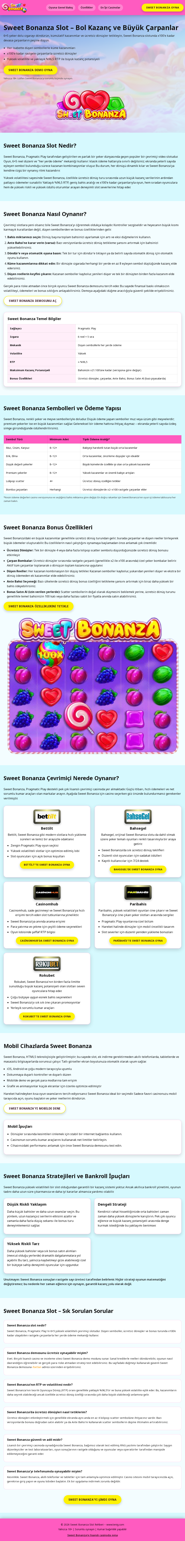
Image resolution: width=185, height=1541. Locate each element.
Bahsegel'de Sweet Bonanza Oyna (138, 869)
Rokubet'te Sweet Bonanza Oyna (47, 1016)
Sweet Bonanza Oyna (162, 7)
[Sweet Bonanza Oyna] (92, 687)
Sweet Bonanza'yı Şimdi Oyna (92, 1499)
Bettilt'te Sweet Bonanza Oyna (47, 864)
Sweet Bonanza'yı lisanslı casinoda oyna (92, 1535)
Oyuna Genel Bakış (61, 7)
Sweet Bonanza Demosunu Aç (33, 301)
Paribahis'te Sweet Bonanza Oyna (138, 940)
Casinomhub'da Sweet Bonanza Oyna (47, 940)
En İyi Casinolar (110, 7)
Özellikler (87, 7)
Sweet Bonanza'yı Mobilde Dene (35, 1108)
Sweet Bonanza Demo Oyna (30, 70)
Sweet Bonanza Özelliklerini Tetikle (38, 606)
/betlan (36, 1367)
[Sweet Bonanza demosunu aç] (92, 107)
